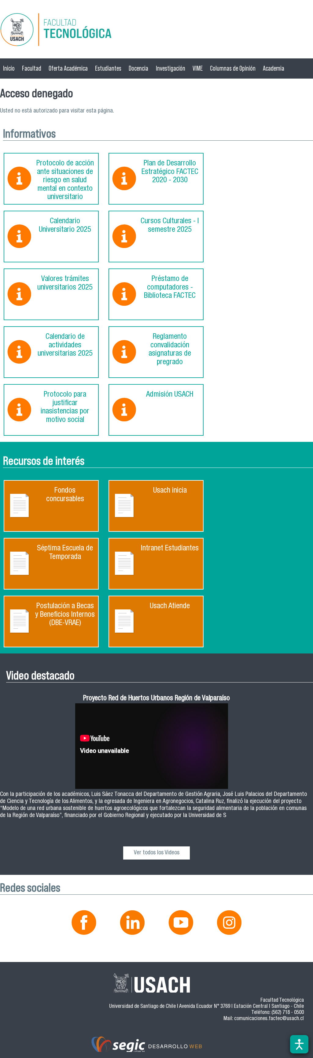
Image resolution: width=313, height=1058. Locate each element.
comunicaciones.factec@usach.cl (269, 1019)
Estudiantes (108, 68)
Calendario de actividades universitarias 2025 (65, 345)
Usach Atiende (170, 606)
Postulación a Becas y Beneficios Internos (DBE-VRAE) (65, 615)
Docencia (138, 68)
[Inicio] (156, 30)
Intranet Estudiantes (170, 549)
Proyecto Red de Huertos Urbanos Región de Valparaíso (156, 698)
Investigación (170, 68)
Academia (273, 68)
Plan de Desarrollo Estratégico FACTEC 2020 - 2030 (170, 172)
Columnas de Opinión (233, 68)
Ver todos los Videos (156, 853)
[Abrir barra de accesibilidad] (299, 1044)
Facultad (31, 68)
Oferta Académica (68, 68)
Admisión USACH (169, 395)
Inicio (9, 68)
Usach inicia (170, 491)
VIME (198, 68)
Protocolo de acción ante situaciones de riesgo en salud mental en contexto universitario (65, 180)
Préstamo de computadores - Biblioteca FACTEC (170, 288)
